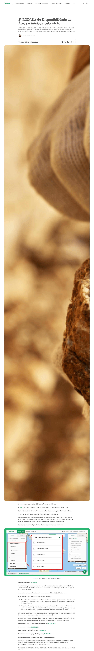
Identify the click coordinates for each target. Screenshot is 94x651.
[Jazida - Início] (7, 3)
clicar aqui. (34, 582)
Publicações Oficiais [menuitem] (56, 3)
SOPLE (21, 507)
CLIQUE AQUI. (52, 623)
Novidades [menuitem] (67, 3)
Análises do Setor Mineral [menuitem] (42, 3)
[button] (74, 3)
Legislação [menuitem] (29, 3)
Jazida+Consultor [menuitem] (19, 3)
